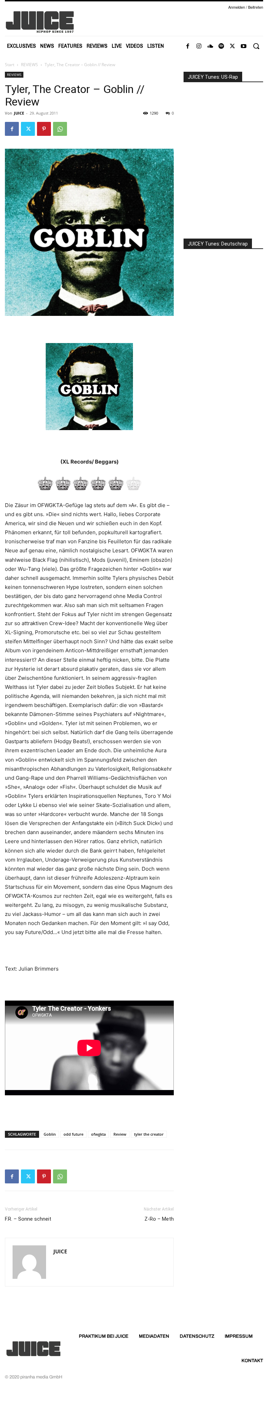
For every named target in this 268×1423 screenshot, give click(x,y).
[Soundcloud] (210, 46)
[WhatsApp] (60, 129)
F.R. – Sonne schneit (28, 1219)
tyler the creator (149, 1134)
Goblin (50, 1134)
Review (119, 1134)
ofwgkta (98, 1134)
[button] (256, 46)
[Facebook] (187, 46)
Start (9, 65)
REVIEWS (29, 65)
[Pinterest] (44, 129)
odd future (73, 1134)
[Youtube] (243, 46)
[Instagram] (198, 46)
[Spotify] (221, 46)
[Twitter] (232, 46)
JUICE (19, 113)
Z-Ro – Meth (159, 1219)
